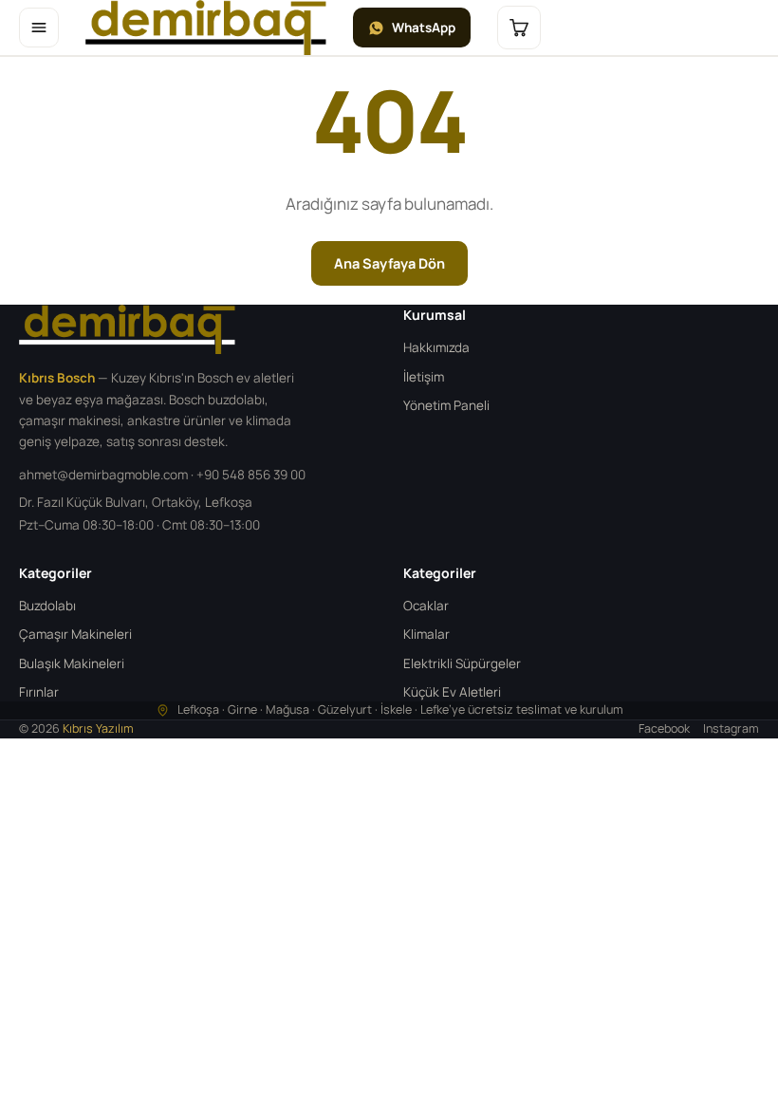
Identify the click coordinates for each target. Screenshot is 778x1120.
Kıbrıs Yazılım (98, 728)
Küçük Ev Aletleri (452, 691)
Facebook (664, 728)
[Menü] (39, 27)
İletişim (423, 376)
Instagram (731, 728)
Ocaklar (426, 605)
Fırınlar (39, 691)
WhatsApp (423, 27)
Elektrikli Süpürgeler (462, 663)
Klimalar (426, 634)
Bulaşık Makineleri (71, 663)
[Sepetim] (519, 27)
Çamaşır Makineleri (75, 634)
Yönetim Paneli (446, 405)
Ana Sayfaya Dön (389, 263)
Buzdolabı (47, 605)
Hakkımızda (436, 347)
